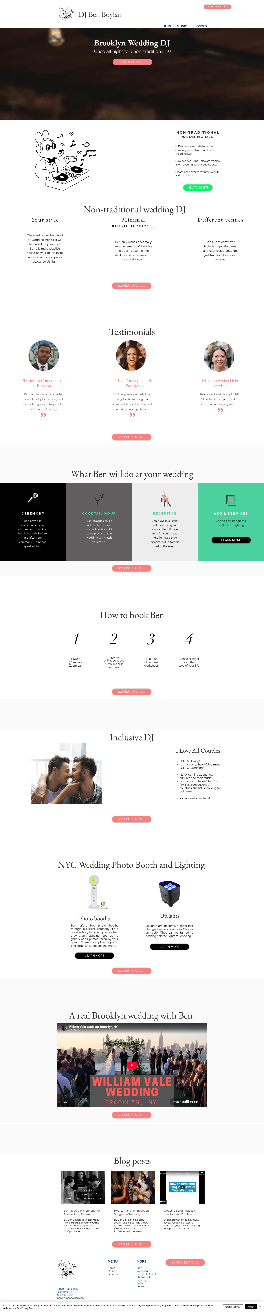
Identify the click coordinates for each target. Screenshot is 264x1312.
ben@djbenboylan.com (71, 1297)
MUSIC (182, 26)
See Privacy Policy (26, 1308)
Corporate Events (147, 1274)
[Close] (260, 1307)
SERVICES (199, 26)
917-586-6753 (65, 1294)
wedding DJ (64, 1291)
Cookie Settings (232, 1306)
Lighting (142, 1280)
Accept (251, 1306)
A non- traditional (67, 1288)
